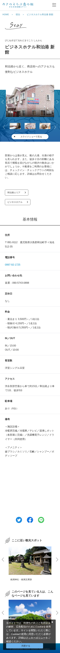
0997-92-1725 (12, 264)
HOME (5, 14)
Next (56, 101)
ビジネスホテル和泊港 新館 (40, 14)
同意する (26, 646)
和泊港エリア (13, 192)
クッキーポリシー (36, 637)
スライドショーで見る (31, 136)
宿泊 (18, 14)
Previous (3, 101)
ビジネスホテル (14, 202)
